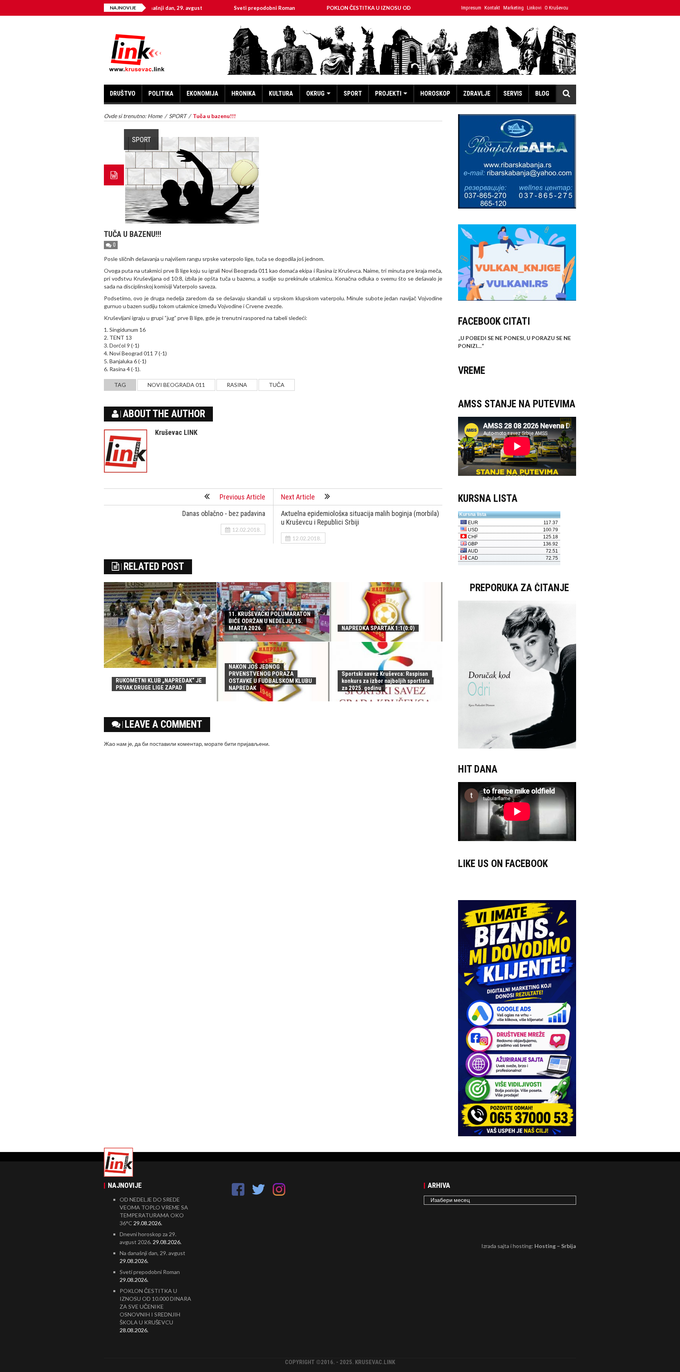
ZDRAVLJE (476, 93)
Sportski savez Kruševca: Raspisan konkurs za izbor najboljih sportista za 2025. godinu (386, 681)
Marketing (513, 8)
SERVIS (512, 93)
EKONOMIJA (202, 93)
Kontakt (492, 8)
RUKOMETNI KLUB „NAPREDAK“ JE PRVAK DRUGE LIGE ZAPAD (159, 684)
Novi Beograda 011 (176, 384)
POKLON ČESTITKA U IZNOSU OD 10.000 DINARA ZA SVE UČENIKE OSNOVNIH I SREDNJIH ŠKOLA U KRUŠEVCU (155, 1306)
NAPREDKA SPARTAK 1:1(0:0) (378, 628)
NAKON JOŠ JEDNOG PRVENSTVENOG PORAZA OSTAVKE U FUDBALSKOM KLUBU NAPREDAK (270, 677)
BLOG (542, 93)
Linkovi (534, 8)
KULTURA (281, 93)
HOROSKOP (435, 93)
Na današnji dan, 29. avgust (152, 1253)
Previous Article (242, 497)
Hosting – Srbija (555, 1246)
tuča (277, 384)
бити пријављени (246, 743)
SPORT (353, 93)
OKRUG (315, 93)
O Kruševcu (556, 8)
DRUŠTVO (122, 93)
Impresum (471, 8)
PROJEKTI (388, 93)
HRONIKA (243, 93)
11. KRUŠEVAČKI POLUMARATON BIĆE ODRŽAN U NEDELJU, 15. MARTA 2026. (269, 621)
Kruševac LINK (176, 432)
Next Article (298, 497)
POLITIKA (161, 93)
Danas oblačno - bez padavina (223, 513)
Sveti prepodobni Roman (220, 8)
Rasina (237, 384)
